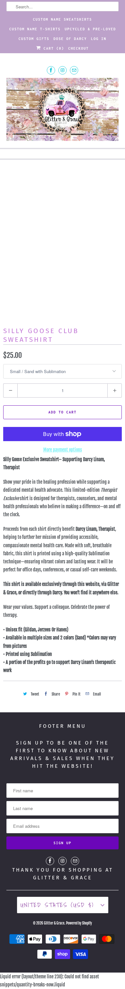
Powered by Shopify (79, 923)
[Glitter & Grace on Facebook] (51, 70)
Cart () (52, 48)
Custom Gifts (34, 39)
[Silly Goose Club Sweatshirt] (62, 238)
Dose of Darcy (70, 39)
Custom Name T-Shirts (35, 29)
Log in (98, 39)
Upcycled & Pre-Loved (90, 29)
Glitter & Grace (54, 923)
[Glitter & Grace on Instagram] (62, 70)
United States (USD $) (59, 905)
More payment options (62, 449)
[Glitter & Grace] (62, 110)
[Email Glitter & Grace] (74, 70)
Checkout (78, 48)
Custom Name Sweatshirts (62, 19)
